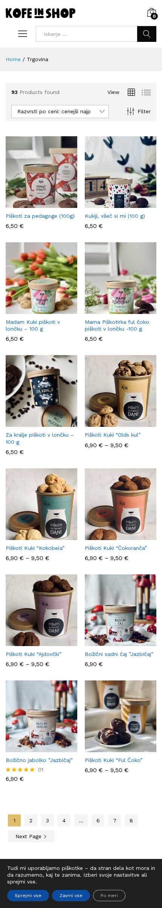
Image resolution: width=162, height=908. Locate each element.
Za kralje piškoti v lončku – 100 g (40, 438)
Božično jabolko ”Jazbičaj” (39, 760)
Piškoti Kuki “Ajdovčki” (33, 654)
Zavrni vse (71, 895)
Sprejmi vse (28, 895)
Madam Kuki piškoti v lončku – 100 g (33, 325)
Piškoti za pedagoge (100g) (40, 216)
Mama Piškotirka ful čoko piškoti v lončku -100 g (117, 325)
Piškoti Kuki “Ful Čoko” (113, 760)
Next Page (29, 836)
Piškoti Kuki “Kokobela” (35, 548)
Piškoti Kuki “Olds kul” (113, 435)
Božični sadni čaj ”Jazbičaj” (119, 654)
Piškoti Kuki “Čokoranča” (116, 548)
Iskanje (146, 34)
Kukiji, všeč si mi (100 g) (115, 216)
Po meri (109, 895)
